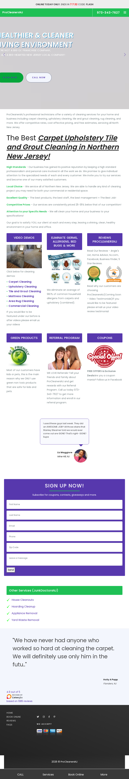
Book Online (76, 774)
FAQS (9, 724)
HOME (10, 712)
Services (48, 774)
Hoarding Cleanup (23, 606)
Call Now (38, 77)
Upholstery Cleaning (23, 287)
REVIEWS (11, 720)
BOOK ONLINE (14, 716)
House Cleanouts (23, 600)
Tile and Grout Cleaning (25, 291)
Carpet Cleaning (20, 282)
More (103, 774)
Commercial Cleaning (24, 306)
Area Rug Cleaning (21, 301)
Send (11, 570)
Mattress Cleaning (21, 296)
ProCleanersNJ (12, 12)
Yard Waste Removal (25, 620)
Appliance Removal (24, 613)
